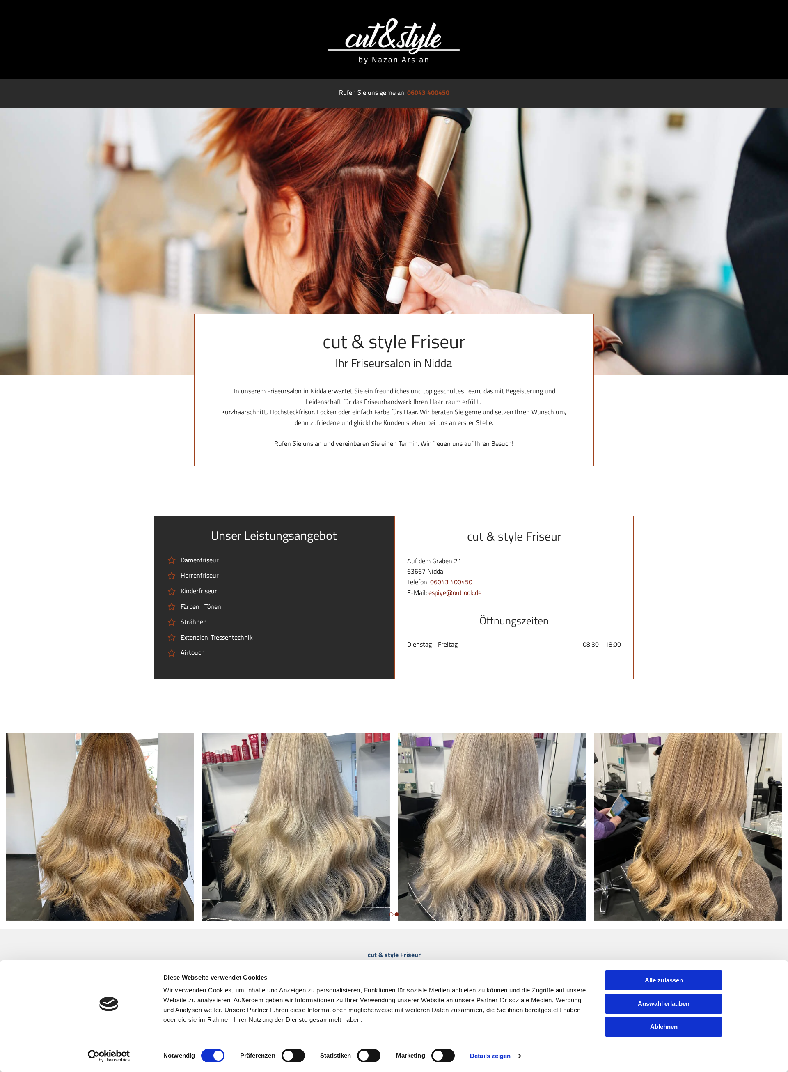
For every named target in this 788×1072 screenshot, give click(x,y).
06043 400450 (428, 92)
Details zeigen (490, 1055)
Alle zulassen (664, 980)
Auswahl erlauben (664, 1003)
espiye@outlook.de (454, 592)
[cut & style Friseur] (394, 39)
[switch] (293, 1055)
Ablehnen (664, 1026)
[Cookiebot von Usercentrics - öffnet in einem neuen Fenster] (109, 1056)
